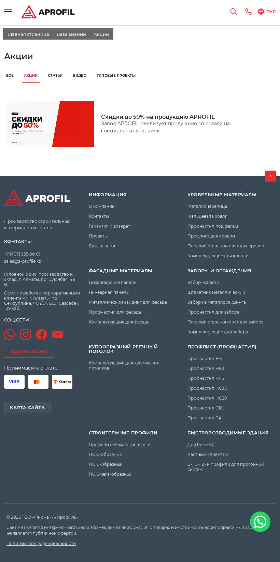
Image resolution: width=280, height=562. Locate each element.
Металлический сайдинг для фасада (128, 302)
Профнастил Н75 (205, 358)
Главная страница (28, 34)
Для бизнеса (200, 444)
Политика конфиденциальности (41, 543)
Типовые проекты (116, 75)
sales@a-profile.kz (22, 261)
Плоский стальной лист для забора (225, 322)
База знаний (71, 34)
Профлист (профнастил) (221, 347)
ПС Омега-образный (110, 474)
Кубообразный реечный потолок (123, 349)
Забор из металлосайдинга (216, 302)
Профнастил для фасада (115, 312)
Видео (79, 75)
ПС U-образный (106, 464)
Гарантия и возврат (109, 226)
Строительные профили (123, 433)
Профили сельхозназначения (120, 444)
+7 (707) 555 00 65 (22, 254)
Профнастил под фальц (212, 226)
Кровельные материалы (221, 194)
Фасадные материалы (121, 271)
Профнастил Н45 (205, 378)
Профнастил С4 (204, 417)
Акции (31, 75)
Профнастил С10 (205, 407)
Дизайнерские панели (113, 282)
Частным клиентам (207, 454)
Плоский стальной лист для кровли (225, 245)
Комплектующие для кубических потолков (124, 365)
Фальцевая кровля (207, 216)
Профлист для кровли (211, 236)
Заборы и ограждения (219, 271)
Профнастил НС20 (207, 398)
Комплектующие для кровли (218, 255)
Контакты (18, 241)
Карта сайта (27, 407)
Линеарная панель (109, 292)
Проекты (98, 236)
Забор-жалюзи (203, 282)
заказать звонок (29, 352)
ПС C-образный (105, 454)
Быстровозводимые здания (228, 433)
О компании (102, 206)
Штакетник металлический (216, 292)
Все (10, 75)
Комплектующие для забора (217, 331)
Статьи (55, 75)
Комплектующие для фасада (119, 322)
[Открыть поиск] (233, 11)
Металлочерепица (207, 206)
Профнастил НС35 (207, 388)
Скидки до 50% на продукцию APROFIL (158, 117)
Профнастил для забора (213, 312)
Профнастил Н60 (205, 368)
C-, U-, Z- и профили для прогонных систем (225, 467)
